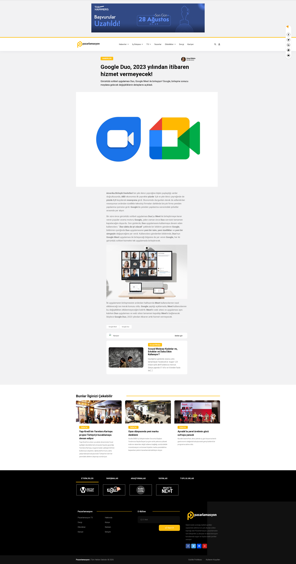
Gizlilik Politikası (195, 560)
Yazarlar (158, 44)
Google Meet (113, 327)
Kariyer (190, 44)
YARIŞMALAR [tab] (112, 478)
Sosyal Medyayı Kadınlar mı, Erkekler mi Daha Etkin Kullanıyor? (162, 351)
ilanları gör (179, 336)
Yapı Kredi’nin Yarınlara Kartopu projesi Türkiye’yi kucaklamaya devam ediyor (96, 435)
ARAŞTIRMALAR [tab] (138, 478)
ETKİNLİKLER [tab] (87, 478)
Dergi (181, 44)
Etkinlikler (169, 44)
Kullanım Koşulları (213, 560)
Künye (107, 522)
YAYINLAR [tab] (162, 478)
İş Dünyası (136, 44)
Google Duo (125, 327)
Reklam (108, 527)
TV (147, 44)
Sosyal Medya (155, 345)
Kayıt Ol (171, 528)
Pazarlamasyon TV (85, 517)
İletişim (108, 532)
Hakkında (108, 517)
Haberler (123, 44)
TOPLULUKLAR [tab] (187, 478)
